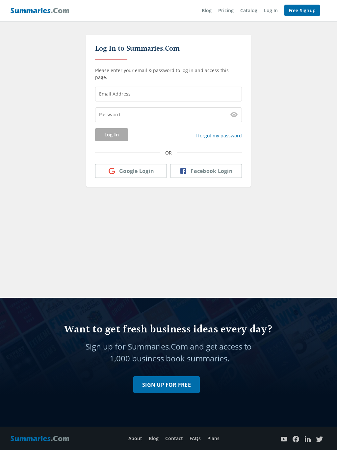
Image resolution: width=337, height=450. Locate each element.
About (135, 438)
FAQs (195, 438)
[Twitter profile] (319, 438)
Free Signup (302, 10)
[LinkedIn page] (308, 438)
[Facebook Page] (296, 438)
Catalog (248, 10)
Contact (174, 438)
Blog (207, 10)
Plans (213, 438)
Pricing (226, 10)
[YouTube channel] (284, 438)
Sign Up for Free (166, 384)
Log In (271, 10)
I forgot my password (218, 135)
